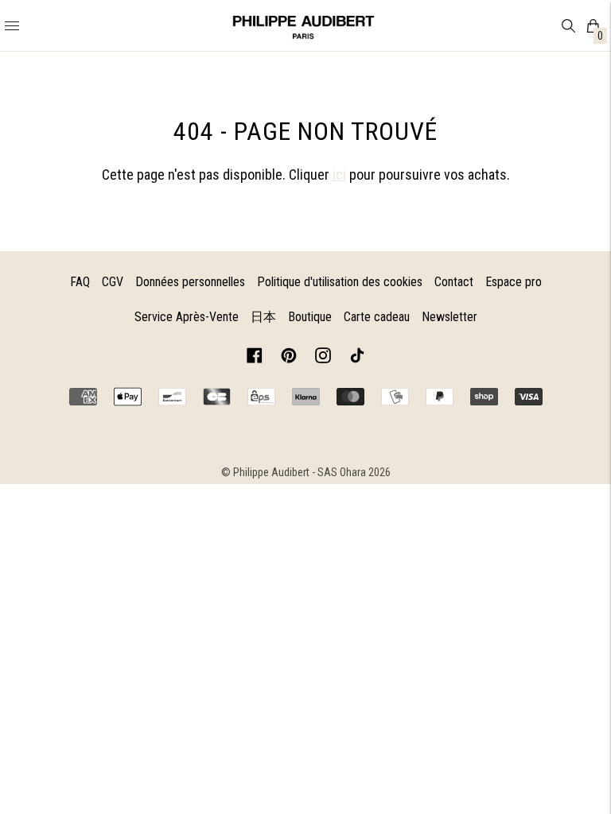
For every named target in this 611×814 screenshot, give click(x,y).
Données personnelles (190, 281)
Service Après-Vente (186, 316)
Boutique (310, 316)
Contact (453, 281)
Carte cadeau (377, 316)
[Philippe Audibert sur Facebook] (255, 358)
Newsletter (449, 316)
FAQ (80, 281)
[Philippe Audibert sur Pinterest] (289, 358)
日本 (263, 316)
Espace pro (513, 281)
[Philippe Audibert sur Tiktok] (357, 358)
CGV (112, 281)
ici (339, 174)
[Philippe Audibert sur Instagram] (323, 358)
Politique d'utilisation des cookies (339, 281)
